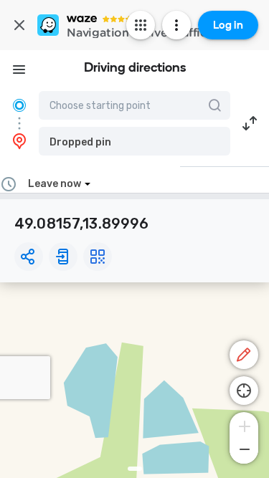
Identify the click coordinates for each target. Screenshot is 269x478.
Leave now (54, 184)
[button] (134, 141)
